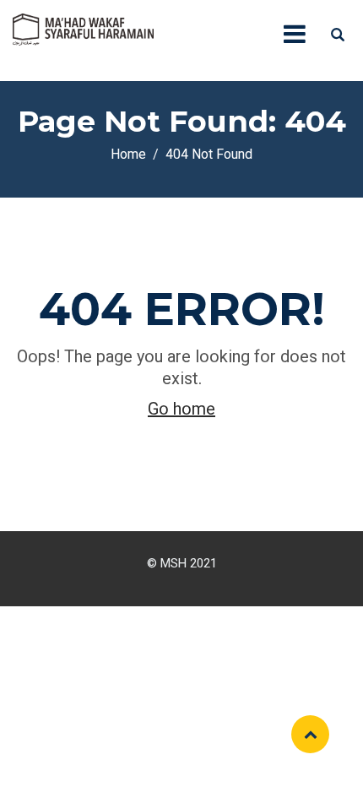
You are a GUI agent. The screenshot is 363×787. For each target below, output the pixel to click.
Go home (181, 409)
